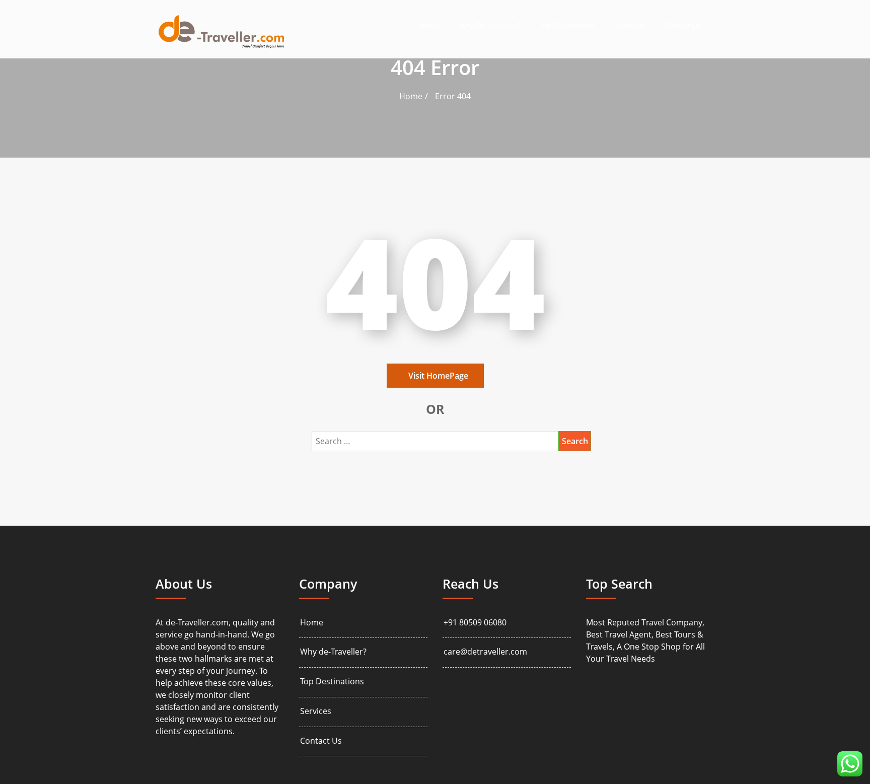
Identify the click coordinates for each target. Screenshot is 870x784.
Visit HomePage (438, 375)
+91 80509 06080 (475, 622)
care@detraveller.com (485, 652)
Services (629, 25)
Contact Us (682, 25)
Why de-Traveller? (489, 25)
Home (428, 25)
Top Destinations (567, 25)
